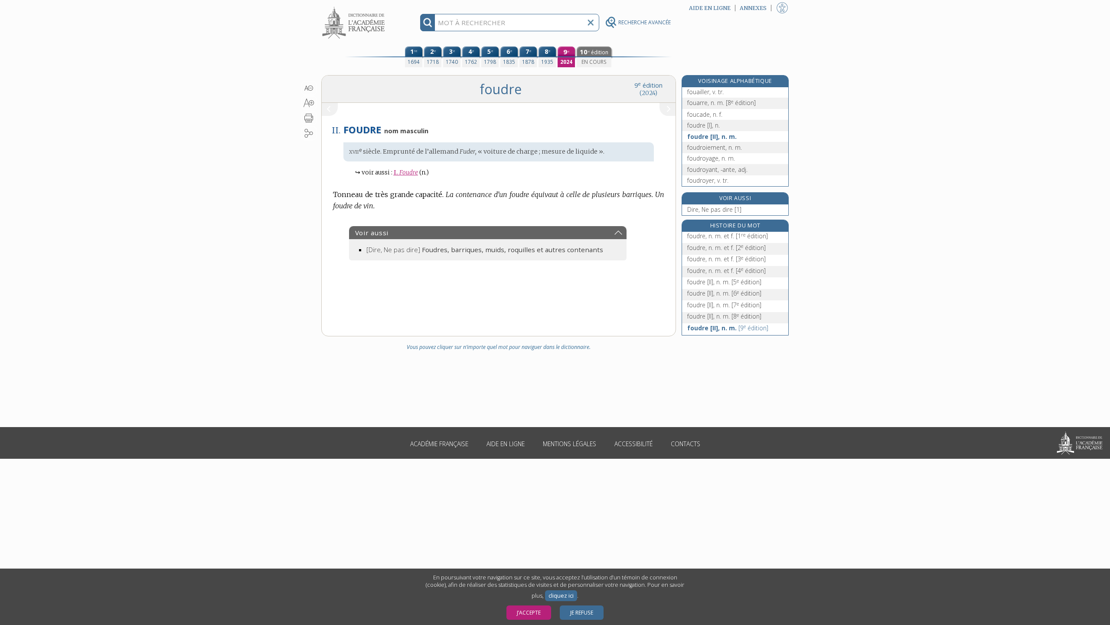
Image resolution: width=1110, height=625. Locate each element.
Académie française (439, 444)
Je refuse (581, 612)
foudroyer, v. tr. (707, 180)
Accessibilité (633, 444)
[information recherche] (427, 22)
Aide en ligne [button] (710, 8)
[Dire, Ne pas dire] (484, 249)
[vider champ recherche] (590, 22)
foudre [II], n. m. (712, 136)
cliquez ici (561, 595)
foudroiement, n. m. (714, 147)
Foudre (406, 172)
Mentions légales (569, 444)
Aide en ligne (505, 444)
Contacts (685, 444)
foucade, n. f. (704, 114)
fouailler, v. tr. (705, 92)
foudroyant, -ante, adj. (717, 169)
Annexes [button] (753, 8)
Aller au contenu (354, 7)
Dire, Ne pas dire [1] (714, 209)
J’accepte (529, 612)
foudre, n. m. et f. (727, 236)
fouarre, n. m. (721, 103)
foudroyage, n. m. (711, 158)
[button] (309, 88)
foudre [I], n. (703, 125)
